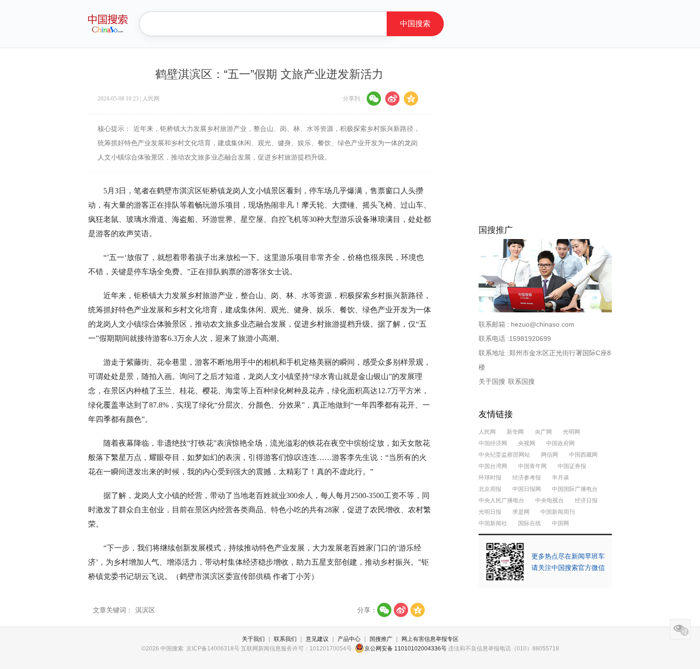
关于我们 (253, 639)
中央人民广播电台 (501, 500)
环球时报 (490, 477)
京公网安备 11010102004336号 (405, 648)
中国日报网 (526, 489)
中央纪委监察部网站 (504, 454)
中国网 (560, 523)
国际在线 (529, 523)
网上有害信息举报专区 (430, 639)
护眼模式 (680, 629)
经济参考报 (526, 477)
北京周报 (490, 489)
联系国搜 (521, 381)
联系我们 (285, 639)
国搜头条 (108, 23)
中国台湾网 (493, 466)
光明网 (571, 432)
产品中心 (349, 639)
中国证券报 (572, 466)
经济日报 (586, 500)
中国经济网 (493, 443)
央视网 (526, 443)
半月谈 (560, 477)
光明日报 (490, 512)
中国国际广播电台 (575, 489)
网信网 (549, 454)
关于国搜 (492, 381)
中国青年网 (532, 466)
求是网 (521, 512)
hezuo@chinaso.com (542, 324)
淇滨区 (145, 610)
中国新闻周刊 (557, 512)
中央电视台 (549, 500)
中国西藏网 (583, 454)
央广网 (544, 432)
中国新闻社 (493, 523)
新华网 (515, 432)
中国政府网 (560, 443)
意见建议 (317, 639)
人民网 (487, 432)
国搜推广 (381, 639)
